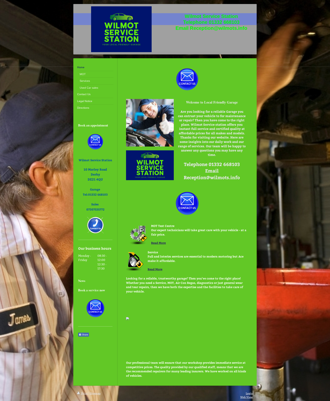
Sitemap (95, 393)
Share (84, 334)
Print (84, 393)
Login (249, 393)
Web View (246, 397)
